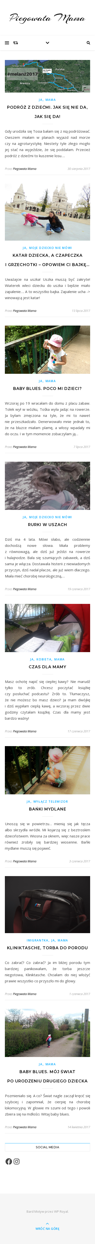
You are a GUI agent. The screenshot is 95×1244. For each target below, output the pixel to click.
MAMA (51, 100)
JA (40, 100)
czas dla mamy (47, 667)
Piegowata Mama (47, 17)
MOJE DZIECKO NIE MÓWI (50, 248)
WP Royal (61, 1211)
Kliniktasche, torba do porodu (47, 948)
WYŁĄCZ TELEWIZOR (50, 801)
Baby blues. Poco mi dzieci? (47, 388)
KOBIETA (44, 659)
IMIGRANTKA (37, 940)
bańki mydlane (47, 809)
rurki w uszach (47, 524)
